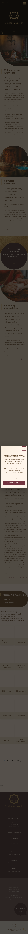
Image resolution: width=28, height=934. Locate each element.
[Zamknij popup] (24, 448)
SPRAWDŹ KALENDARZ (13, 483)
